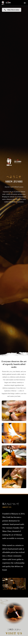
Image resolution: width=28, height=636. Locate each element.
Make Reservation (11, 10)
